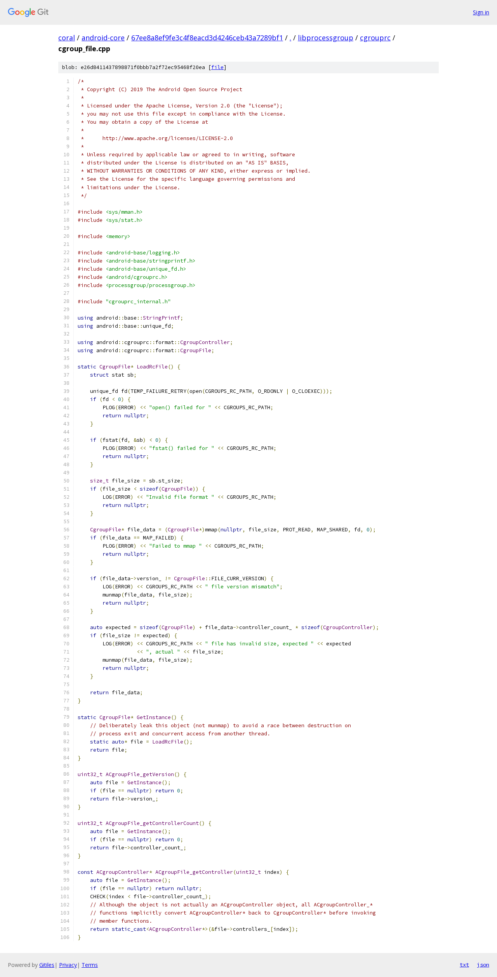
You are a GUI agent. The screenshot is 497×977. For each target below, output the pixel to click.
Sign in (481, 12)
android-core (103, 37)
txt (464, 964)
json (483, 964)
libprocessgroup (325, 37)
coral (66, 37)
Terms (90, 964)
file (217, 67)
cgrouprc (375, 37)
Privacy (68, 964)
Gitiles (46, 964)
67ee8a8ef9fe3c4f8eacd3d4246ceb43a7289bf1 (207, 37)
